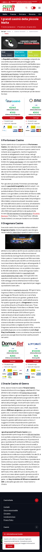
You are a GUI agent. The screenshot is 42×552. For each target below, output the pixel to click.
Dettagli (12, 118)
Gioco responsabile (11, 510)
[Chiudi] (40, 2)
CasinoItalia (8, 500)
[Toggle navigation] (39, 8)
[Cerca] (26, 7)
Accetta (10, 546)
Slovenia (32, 14)
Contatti (7, 507)
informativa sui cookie (11, 543)
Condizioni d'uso (9, 517)
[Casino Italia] (8, 8)
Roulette (36, 213)
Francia (13, 14)
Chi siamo (7, 513)
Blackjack (4, 216)
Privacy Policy (8, 520)
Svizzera (22, 14)
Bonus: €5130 (33, 55)
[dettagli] (12, 100)
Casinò (6, 527)
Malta (5, 14)
